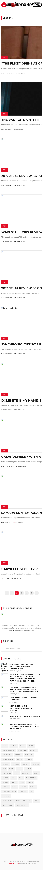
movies (5, 782)
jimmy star (26, 773)
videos (36, 801)
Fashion (29, 759)
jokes (36, 773)
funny (19, 769)
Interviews (7, 773)
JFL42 (16, 773)
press (22, 782)
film (4, 769)
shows (32, 787)
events (19, 759)
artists (13, 746)
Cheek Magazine (9, 750)
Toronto (6, 796)
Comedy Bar (7, 755)
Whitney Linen (8, 805)
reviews (24, 787)
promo (30, 782)
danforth (28, 755)
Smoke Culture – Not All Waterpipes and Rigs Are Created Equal (21, 666)
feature (5, 764)
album (5, 746)
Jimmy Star (5, 578)
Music (14, 782)
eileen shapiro (8, 759)
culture (18, 755)
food (11, 769)
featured (15, 764)
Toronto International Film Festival (16, 801)
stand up (23, 791)
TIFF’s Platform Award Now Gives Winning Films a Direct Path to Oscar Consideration (23, 689)
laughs (5, 778)
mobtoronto (31, 778)
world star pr (22, 805)
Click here (17, 630)
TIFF (31, 791)
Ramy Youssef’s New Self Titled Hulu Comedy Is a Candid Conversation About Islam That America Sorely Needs (24, 678)
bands (22, 746)
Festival (25, 764)
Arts (4, 57)
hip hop (28, 769)
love (21, 778)
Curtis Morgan (6, 129)
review (14, 787)
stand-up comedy (9, 791)
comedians (22, 750)
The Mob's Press (14, 863)
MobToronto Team (7, 73)
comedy (33, 750)
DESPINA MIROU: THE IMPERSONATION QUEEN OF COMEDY (21, 708)
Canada (31, 746)
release (5, 787)
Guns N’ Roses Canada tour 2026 (24, 716)
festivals (35, 764)
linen (14, 778)
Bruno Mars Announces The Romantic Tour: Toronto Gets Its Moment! (24, 726)
